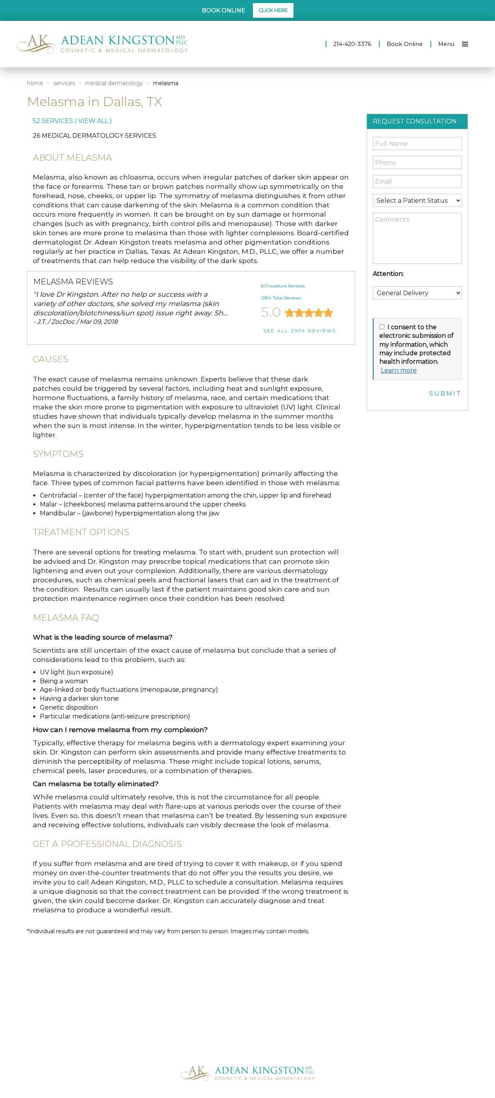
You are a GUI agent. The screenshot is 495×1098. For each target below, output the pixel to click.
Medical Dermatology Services (99, 135)
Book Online (405, 44)
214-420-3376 (352, 44)
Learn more (399, 370)
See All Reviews (299, 331)
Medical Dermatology (114, 83)
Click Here (273, 10)
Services (64, 83)
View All (93, 121)
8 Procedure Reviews (283, 286)
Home (35, 83)
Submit (445, 393)
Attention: (388, 273)
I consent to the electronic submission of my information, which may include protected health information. (416, 344)
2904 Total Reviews (281, 298)
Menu (446, 44)
